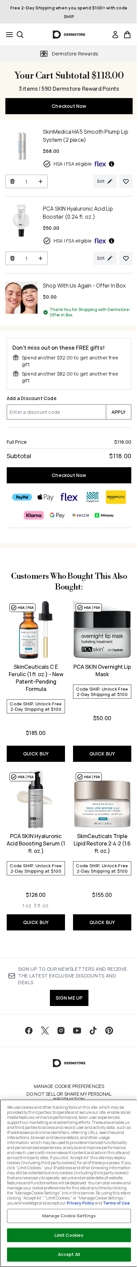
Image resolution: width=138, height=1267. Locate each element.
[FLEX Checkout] (69, 497)
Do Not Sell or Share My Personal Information (69, 1096)
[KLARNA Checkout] (33, 515)
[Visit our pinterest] (109, 1030)
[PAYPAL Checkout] (22, 497)
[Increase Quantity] (41, 181)
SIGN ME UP (69, 998)
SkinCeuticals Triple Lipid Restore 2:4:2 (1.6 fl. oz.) (102, 843)
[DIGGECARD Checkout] (92, 497)
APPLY (119, 412)
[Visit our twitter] (45, 1030)
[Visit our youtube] (77, 1030)
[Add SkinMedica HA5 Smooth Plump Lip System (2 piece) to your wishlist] (126, 181)
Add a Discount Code (32, 398)
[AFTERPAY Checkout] (104, 515)
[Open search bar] (20, 34)
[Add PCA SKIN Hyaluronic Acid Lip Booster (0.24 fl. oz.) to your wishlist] (126, 258)
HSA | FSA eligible (73, 164)
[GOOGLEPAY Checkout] (57, 515)
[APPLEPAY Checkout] (45, 497)
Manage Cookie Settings (69, 1216)
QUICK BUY (36, 753)
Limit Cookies (69, 1235)
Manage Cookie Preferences (69, 1086)
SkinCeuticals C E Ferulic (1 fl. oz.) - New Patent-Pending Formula (36, 678)
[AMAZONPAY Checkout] (116, 497)
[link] (115, 34)
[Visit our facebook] (29, 1030)
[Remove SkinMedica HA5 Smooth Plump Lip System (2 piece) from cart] (12, 181)
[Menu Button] (7, 34)
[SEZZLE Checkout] (80, 515)
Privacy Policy (80, 1203)
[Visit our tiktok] (93, 1030)
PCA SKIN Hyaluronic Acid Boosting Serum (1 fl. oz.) (36, 843)
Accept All (69, 1254)
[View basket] (127, 34)
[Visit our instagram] (61, 1030)
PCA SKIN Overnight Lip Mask (102, 670)
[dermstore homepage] (69, 35)
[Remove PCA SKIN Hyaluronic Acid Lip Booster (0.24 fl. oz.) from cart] (12, 258)
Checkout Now (69, 106)
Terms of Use (116, 1203)
